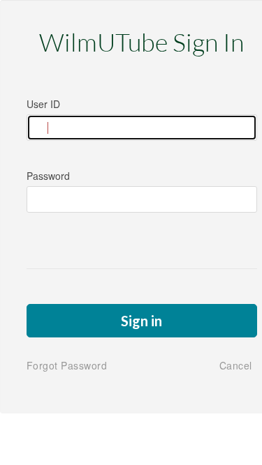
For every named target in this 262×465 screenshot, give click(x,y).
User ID (43, 104)
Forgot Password (67, 365)
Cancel (235, 365)
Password (48, 176)
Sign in (141, 320)
